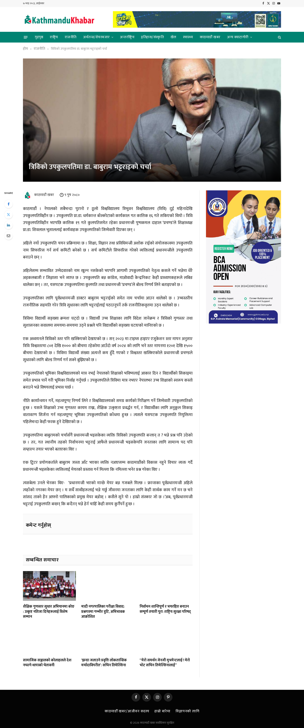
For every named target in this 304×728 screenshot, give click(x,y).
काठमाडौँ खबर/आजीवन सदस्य (127, 711)
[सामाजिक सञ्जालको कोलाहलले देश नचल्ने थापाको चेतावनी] (49, 639)
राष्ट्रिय (54, 37)
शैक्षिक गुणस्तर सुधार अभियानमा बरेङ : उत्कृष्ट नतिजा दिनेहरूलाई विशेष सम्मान (48, 611)
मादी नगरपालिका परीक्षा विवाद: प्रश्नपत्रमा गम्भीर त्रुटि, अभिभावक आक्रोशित (103, 611)
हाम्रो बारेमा (162, 711)
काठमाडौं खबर (210, 37)
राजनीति (71, 37)
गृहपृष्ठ (39, 37)
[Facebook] (8, 204)
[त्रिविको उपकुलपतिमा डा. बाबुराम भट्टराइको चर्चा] (152, 120)
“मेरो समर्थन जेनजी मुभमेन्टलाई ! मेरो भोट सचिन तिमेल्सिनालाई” (165, 663)
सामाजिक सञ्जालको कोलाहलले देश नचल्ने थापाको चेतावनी (47, 663)
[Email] (8, 235)
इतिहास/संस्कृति (152, 37)
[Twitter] (8, 214)
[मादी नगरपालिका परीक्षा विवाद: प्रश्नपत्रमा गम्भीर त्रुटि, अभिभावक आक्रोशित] (107, 586)
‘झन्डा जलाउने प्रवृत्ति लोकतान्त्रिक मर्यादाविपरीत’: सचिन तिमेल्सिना (104, 663)
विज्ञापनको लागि (187, 711)
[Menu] (26, 37)
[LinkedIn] (8, 225)
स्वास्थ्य (188, 37)
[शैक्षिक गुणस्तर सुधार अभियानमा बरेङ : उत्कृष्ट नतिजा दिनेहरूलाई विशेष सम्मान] (49, 586)
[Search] (279, 37)
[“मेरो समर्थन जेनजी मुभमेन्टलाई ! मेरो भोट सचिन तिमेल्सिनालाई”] (166, 639)
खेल (173, 37)
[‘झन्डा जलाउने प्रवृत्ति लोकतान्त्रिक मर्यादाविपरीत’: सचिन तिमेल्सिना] (107, 639)
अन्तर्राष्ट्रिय (127, 37)
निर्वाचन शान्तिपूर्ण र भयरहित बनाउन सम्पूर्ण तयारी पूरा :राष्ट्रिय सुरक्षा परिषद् (165, 609)
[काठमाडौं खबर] (59, 19)
